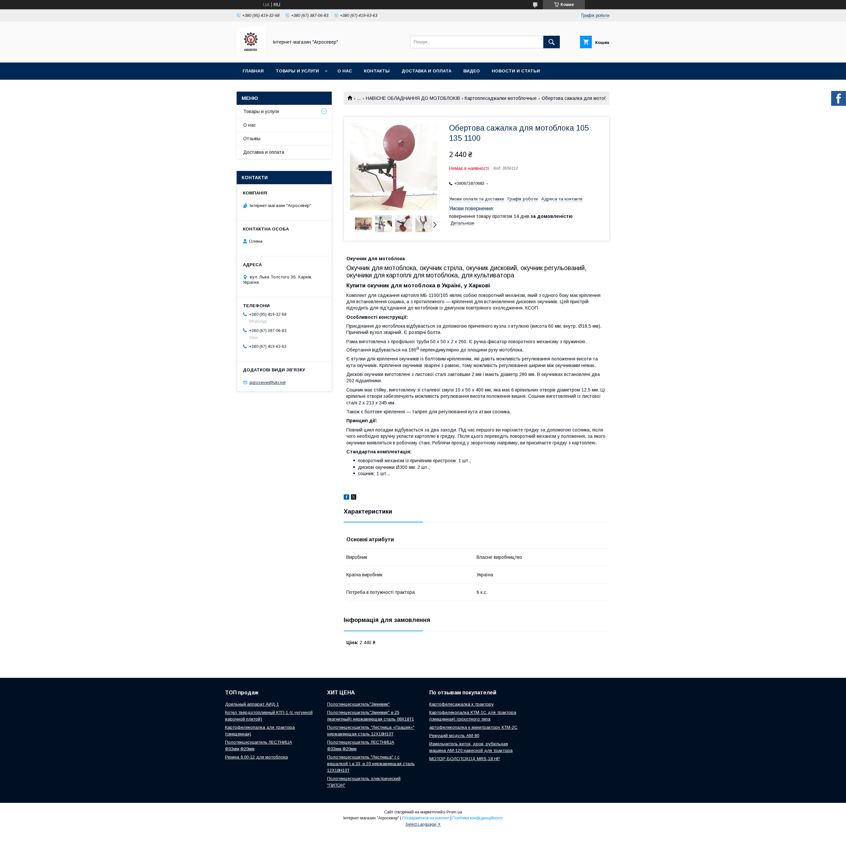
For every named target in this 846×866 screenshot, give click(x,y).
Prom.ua (454, 812)
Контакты (377, 70)
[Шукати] (551, 42)
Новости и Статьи (516, 70)
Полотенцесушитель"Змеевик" (358, 704)
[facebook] (346, 498)
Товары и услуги (297, 70)
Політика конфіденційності (477, 818)
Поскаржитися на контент (425, 818)
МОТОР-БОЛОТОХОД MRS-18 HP (464, 758)
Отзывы (251, 138)
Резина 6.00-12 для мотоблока (256, 757)
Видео (471, 70)
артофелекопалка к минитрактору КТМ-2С (473, 727)
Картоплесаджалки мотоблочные (501, 98)
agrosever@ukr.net (267, 382)
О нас (344, 70)
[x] (353, 498)
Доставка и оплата (426, 70)
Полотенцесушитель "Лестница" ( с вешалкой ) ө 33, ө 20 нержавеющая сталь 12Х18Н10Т (371, 764)
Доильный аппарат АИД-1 (252, 704)
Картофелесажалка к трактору (461, 704)
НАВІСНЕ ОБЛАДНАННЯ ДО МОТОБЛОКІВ (413, 98)
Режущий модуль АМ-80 (454, 735)
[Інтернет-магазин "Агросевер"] (251, 54)
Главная (253, 70)
